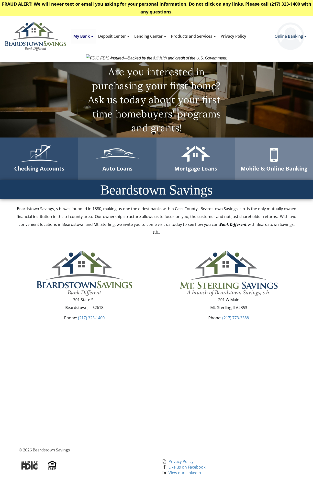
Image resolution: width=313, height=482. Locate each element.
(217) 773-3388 (235, 318)
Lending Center (149, 36)
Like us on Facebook (186, 467)
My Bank (82, 36)
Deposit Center (112, 36)
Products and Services (192, 36)
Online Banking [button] (289, 36)
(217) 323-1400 (91, 318)
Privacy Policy (233, 36)
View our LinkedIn (184, 472)
